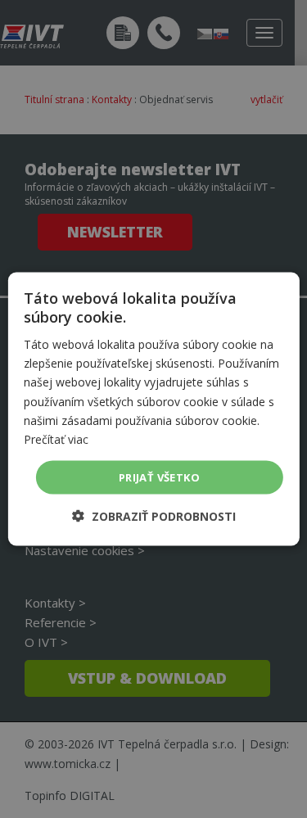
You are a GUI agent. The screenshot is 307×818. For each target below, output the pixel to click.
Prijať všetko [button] (159, 476)
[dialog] (153, 409)
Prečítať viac (56, 438)
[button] (154, 516)
